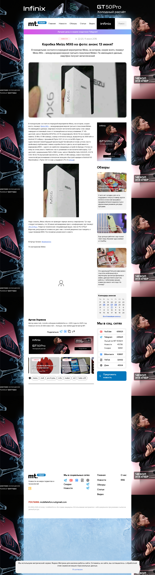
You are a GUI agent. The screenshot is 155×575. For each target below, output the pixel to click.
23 (123, 302)
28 (116, 305)
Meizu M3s (45, 126)
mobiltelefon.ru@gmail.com (53, 502)
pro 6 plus (51, 378)
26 (108, 305)
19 (108, 302)
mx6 (42, 378)
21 (115, 302)
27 (112, 305)
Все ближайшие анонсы (112, 316)
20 (112, 302)
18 (104, 302)
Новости (64, 39)
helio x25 (82, 378)
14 (100, 313)
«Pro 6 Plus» (32, 227)
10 (112, 310)
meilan (67, 378)
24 (100, 305)
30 (123, 305)
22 (119, 302)
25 (104, 305)
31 (100, 307)
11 (115, 310)
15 (104, 313)
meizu (35, 378)
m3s (60, 378)
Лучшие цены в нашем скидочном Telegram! (77, 32)
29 (119, 305)
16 (108, 313)
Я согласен (77, 569)
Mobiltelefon (46, 242)
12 (119, 310)
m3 (74, 378)
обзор (71, 160)
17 (100, 302)
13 (123, 310)
